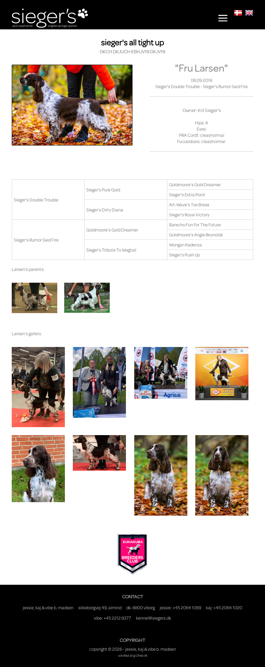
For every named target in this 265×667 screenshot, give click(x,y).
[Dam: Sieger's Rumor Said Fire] (34, 298)
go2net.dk (140, 655)
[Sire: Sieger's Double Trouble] (87, 298)
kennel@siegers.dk (153, 618)
